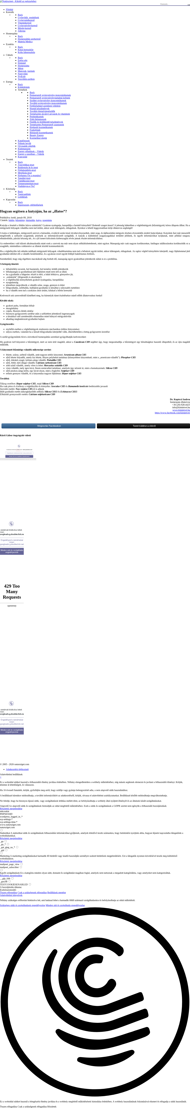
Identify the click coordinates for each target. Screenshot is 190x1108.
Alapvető (4, 806)
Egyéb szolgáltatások (10, 873)
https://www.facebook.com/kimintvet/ (172, 412)
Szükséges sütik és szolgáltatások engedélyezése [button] (22, 905)
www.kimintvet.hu (181, 410)
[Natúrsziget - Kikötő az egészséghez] (18, 1)
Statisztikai (5, 833)
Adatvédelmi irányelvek (11, 895)
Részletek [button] (51, 1106)
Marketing (5, 856)
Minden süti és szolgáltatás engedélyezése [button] (65, 905)
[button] (95, 1002)
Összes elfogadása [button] (8, 892)
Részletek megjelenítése (11, 808)
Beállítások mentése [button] (56, 892)
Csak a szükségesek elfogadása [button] (32, 892)
